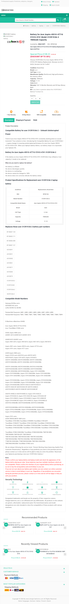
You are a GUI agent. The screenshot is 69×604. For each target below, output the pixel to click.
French (43, 601)
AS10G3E (10, 272)
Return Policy (46, 1)
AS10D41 (10, 249)
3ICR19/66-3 (11, 294)
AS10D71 (10, 267)
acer (48, 26)
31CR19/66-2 (11, 289)
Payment (56, 1)
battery (34, 26)
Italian (38, 601)
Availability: (34, 44)
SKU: (48, 44)
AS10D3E (10, 258)
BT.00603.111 (11, 236)
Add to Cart (35, 102)
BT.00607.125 (11, 232)
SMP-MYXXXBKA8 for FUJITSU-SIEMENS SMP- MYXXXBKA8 (50, 553)
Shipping (45, 5)
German (32, 601)
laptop (41, 26)
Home (27, 26)
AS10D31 (10, 254)
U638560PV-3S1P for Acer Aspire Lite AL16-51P (50, 526)
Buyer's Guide (55, 5)
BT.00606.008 (11, 241)
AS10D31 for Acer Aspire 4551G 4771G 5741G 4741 (18, 553)
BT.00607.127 (11, 245)
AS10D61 (10, 263)
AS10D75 (10, 276)
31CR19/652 (11, 285)
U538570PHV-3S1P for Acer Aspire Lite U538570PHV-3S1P (18, 526)
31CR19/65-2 (11, 281)
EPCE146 (54, 44)
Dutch (49, 601)
